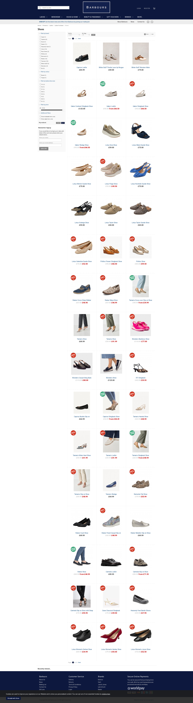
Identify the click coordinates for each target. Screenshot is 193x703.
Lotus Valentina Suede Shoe (82, 261)
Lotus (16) (44, 49)
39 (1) (43, 94)
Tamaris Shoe (82, 339)
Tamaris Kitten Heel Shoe (82, 455)
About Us (42, 679)
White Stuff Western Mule (140, 67)
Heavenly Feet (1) (46, 46)
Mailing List (42, 684)
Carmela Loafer (111, 572)
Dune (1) (43, 42)
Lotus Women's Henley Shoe (111, 649)
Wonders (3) (44, 66)
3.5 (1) (43, 84)
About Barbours (122, 22)
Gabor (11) (44, 44)
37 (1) (43, 89)
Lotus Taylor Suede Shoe (140, 223)
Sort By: (70, 33)
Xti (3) (43, 68)
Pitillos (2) (44, 54)
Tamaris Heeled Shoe (140, 417)
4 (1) (42, 96)
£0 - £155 (42, 108)
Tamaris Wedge (111, 494)
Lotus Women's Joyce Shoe (140, 649)
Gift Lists (42, 689)
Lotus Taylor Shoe (111, 223)
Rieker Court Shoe (81, 533)
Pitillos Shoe (140, 261)
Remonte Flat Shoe (140, 494)
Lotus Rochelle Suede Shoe (140, 184)
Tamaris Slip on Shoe (81, 494)
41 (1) (43, 101)
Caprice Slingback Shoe (111, 417)
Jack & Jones (102, 684)
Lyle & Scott (101, 687)
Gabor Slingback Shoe (140, 106)
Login (139, 8)
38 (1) (43, 91)
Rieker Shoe (82, 572)
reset (58, 123)
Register (147, 8)
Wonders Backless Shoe (140, 339)
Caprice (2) (44, 39)
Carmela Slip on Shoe (140, 572)
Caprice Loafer (82, 67)
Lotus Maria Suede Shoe (140, 145)
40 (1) (43, 99)
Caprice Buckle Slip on (82, 417)
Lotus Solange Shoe (82, 223)
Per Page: (84, 33)
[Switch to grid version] (145, 34)
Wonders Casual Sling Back (81, 378)
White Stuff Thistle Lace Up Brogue (111, 67)
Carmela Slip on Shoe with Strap (82, 611)
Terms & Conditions (75, 684)
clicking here (106, 694)
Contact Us (141, 22)
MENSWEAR (55, 17)
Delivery (71, 679)
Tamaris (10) (44, 61)
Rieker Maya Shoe (111, 300)
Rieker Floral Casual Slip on (111, 533)
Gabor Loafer (111, 106)
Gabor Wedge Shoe (82, 145)
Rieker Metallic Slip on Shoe (140, 533)
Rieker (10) (44, 58)
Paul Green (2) (45, 51)
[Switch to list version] (150, 34)
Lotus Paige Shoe (111, 184)
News (132, 22)
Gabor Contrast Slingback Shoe (82, 106)
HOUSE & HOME (72, 17)
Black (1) (43, 75)
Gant (99, 682)
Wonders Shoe (111, 378)
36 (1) (43, 87)
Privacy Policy (73, 687)
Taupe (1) (43, 77)
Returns (71, 682)
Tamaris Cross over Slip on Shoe (140, 300)
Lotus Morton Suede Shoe (82, 184)
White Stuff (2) (45, 63)
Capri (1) (43, 37)
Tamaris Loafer (111, 455)
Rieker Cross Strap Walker (82, 300)
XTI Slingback (140, 378)
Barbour (100, 679)
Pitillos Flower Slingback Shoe (111, 261)
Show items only (48, 116)
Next (79, 38)
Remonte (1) (44, 56)
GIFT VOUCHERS (113, 17)
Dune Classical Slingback (111, 611)
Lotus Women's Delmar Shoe (82, 649)
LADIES (42, 17)
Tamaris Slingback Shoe (140, 455)
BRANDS (128, 17)
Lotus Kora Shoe (111, 145)
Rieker (100, 689)
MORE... (140, 17)
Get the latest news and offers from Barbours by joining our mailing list (64, 22)
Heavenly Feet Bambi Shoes (141, 611)
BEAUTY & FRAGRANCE (92, 17)
